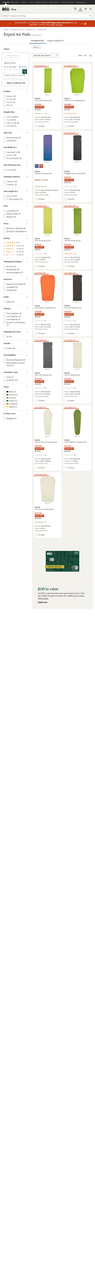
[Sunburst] (41, 166)
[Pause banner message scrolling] (85, 23)
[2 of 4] (47, 95)
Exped (6, 29)
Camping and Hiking (17, 29)
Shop (13, 9)
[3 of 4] (48, 95)
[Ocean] (37, 166)
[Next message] (82, 23)
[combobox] (47, 15)
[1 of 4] (46, 95)
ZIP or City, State (10, 67)
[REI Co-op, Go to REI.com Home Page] (5, 9)
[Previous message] (9, 23)
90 (90, 55)
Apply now (42, 602)
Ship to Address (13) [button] (15, 83)
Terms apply (43, 598)
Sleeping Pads (42, 29)
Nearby (24, 67)
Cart (85, 9)
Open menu (90, 9)
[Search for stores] (24, 71)
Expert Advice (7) (56, 41)
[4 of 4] (49, 95)
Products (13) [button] (37, 41)
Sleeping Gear (30, 29)
